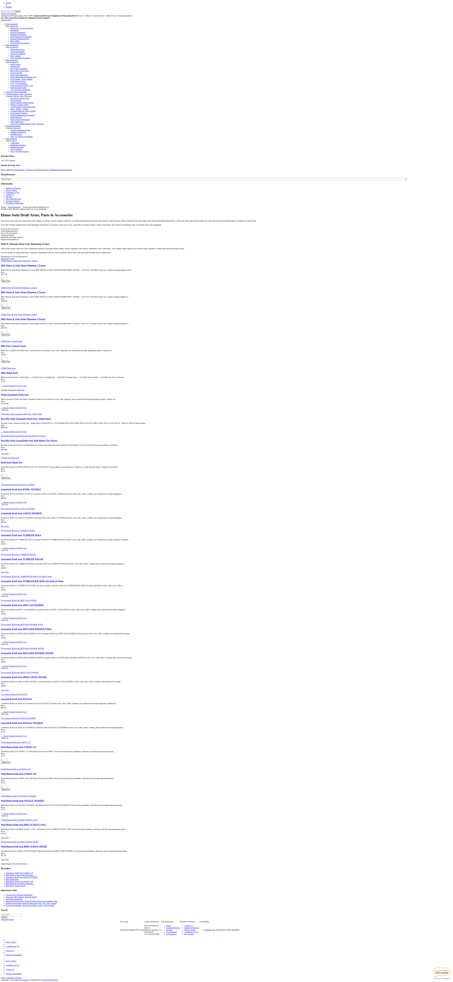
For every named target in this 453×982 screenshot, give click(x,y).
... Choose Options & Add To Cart (14, 386)
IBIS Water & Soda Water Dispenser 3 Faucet (23, 319)
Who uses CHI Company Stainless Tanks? (21, 897)
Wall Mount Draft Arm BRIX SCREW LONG (23, 824)
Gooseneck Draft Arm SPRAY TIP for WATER (23, 677)
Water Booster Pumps (18, 88)
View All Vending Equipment (21, 137)
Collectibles (14, 143)
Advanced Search (7, 920)
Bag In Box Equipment (19, 69)
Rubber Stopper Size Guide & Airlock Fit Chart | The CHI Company (31, 903)
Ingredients (14, 30)
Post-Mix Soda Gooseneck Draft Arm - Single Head (25, 418)
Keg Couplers (15, 56)
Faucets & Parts (16, 73)
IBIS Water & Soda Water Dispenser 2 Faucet (23, 292)
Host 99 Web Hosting (50, 980)
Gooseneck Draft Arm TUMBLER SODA (21, 535)
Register (9, 7)
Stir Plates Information (14, 899)
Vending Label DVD (18, 132)
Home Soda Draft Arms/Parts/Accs (23, 77)
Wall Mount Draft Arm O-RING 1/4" (19, 747)
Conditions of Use (12, 193)
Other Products (11, 139)
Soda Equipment (12, 60)
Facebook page (209, 930)
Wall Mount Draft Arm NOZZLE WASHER (22, 800)
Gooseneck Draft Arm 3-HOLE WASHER (21, 513)
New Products (171, 932)
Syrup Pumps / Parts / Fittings (21, 79)
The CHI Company (22, 980)
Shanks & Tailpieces (18, 54)
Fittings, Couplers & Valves (29, 170)
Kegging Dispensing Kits (19, 39)
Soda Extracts (15, 64)
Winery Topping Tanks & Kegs (22, 103)
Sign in (8, 3)
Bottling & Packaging (18, 35)
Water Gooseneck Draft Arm (15, 394)
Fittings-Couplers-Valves (19, 105)
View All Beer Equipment (20, 43)
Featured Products (173, 928)
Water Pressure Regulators (20, 120)
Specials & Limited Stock (19, 98)
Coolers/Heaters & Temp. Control (23, 111)
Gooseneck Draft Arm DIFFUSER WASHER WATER (27, 653)
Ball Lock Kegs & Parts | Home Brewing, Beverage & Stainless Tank (31, 901)
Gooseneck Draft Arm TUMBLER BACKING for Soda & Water (32, 581)
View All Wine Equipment (20, 58)
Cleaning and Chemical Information (19, 895)
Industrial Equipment (18, 145)
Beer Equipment (12, 24)
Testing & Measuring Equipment (22, 115)
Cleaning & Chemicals (18, 113)
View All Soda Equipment (20, 90)
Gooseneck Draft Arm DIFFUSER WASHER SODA (26, 629)
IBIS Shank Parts (9, 373)
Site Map (9, 197)
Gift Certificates (16, 149)
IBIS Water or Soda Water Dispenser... (20, 875)
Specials (169, 930)
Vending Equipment (13, 126)
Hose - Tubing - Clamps (19, 109)
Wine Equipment (12, 45)
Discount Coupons (13, 201)
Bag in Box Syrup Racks (19, 71)
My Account (189, 934)
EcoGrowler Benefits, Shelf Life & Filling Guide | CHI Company (30, 905)
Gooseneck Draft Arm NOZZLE (16, 699)
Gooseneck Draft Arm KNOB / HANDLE (21, 489)
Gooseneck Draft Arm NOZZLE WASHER (22, 723)
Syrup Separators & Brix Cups (21, 86)
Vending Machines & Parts (20, 130)
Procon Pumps (15, 100)
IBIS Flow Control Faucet (13, 346)
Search (4, 910)
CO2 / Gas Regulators (18, 83)
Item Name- (5, 259)
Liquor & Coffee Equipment (16, 92)
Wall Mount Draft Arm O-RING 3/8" (19, 774)
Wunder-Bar (15, 66)
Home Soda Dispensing (19, 75)
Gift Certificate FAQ (13, 199)
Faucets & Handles (17, 52)
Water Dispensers (16, 122)
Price (12, 259)
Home (3, 207)
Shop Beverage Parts (64, 170)
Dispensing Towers (17, 49)
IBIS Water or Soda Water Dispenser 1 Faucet (23, 265)
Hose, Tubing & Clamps (10, 170)
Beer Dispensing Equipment (20, 37)
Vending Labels (16, 134)
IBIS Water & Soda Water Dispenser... (20, 884)
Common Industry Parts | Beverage (19, 94)
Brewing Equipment (17, 33)
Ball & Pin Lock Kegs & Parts (21, 28)
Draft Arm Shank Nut (11, 462)
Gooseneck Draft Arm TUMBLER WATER (22, 559)
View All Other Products (19, 151)
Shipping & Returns (13, 188)
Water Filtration (16, 117)
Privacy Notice (11, 190)
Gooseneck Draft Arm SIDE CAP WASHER (22, 605)
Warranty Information (14, 955)
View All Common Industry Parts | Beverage (27, 124)
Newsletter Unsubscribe (14, 203)
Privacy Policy (11, 942)
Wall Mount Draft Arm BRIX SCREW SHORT (24, 846)
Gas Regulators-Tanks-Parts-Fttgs (22, 107)
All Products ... (171, 934)
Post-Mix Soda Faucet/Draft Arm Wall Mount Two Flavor (29, 440)
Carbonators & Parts (17, 81)
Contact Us (10, 195)
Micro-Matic (15, 41)
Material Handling (17, 147)
